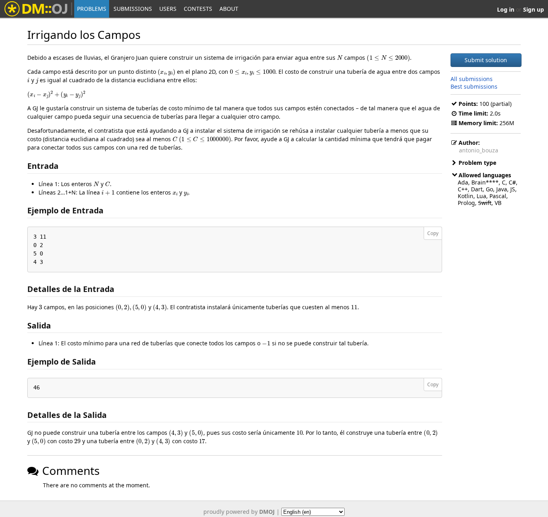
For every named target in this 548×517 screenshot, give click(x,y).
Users (168, 8)
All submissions (472, 78)
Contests (198, 8)
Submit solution (486, 60)
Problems (91, 8)
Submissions (133, 8)
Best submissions (474, 86)
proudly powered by (239, 511)
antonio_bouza (478, 150)
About (228, 8)
